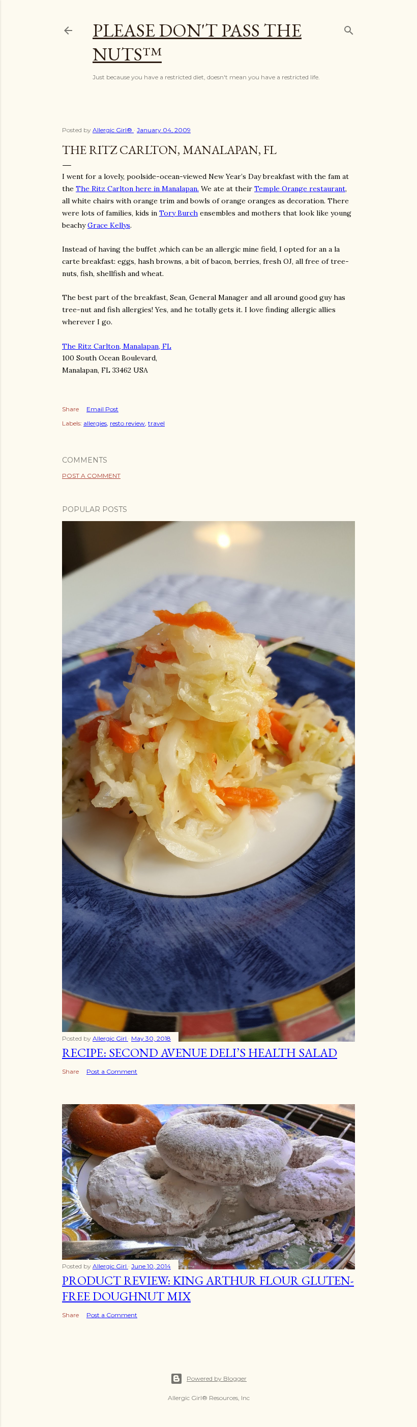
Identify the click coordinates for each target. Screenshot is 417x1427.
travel (156, 423)
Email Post (102, 409)
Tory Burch (178, 213)
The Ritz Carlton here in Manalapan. (137, 188)
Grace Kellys (108, 225)
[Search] (349, 28)
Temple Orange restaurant (299, 188)
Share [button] (70, 409)
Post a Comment (91, 475)
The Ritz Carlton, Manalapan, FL (116, 346)
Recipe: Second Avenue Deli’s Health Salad (199, 1052)
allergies (95, 423)
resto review (127, 423)
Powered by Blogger (217, 1378)
